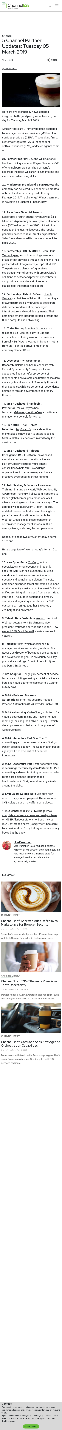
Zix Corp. (33, 562)
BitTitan (18, 643)
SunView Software (36, 328)
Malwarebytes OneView (28, 412)
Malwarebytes (25, 408)
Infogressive (27, 264)
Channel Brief (10, 915)
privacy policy (40, 1418)
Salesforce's (9, 216)
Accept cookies (31, 1426)
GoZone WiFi (36, 158)
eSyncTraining (39, 721)
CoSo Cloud (34, 712)
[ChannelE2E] (15, 5)
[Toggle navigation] (56, 6)
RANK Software (27, 455)
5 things (7, 35)
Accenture (46, 763)
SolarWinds (22, 365)
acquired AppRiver (13, 570)
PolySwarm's (23, 429)
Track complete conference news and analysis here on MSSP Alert (29, 815)
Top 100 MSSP (46, 264)
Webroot (7, 622)
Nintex (22, 699)
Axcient (40, 618)
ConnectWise (22, 350)
